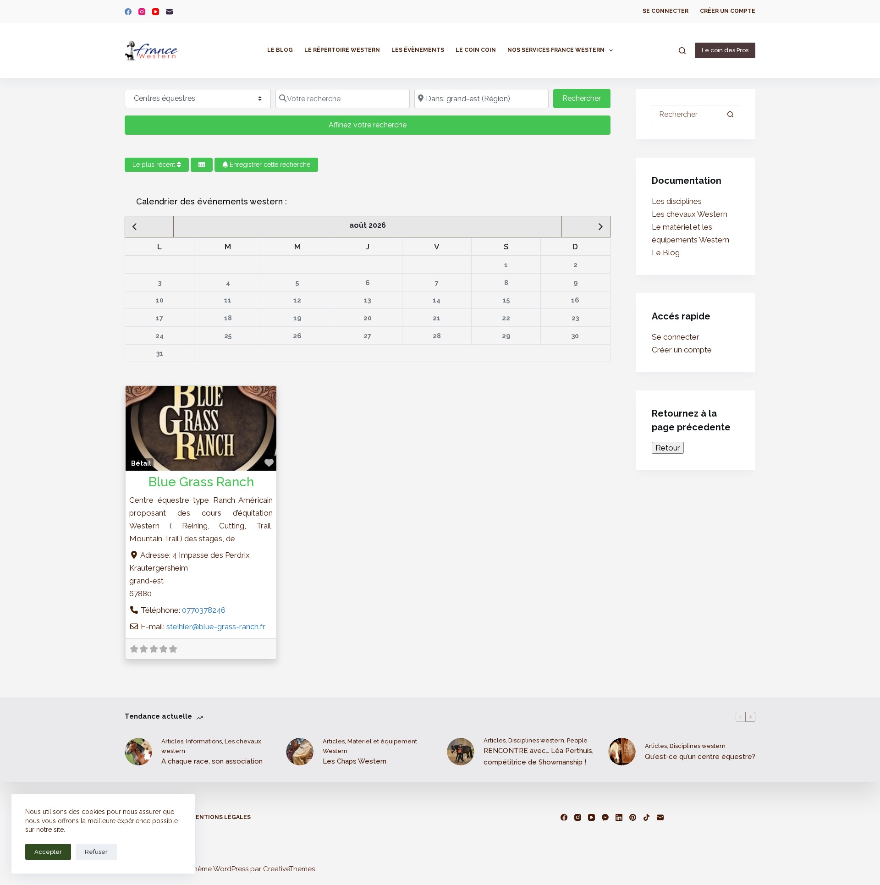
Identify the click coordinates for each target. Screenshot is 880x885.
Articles (172, 741)
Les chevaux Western (689, 214)
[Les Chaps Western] (300, 751)
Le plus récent (154, 164)
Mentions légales (221, 817)
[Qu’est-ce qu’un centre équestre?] (622, 751)
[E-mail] (169, 11)
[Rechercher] (682, 50)
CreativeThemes (289, 869)
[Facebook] (128, 11)
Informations (204, 741)
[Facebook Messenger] (605, 817)
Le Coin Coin (476, 50)
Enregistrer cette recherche (269, 164)
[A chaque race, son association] (138, 751)
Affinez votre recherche (368, 125)
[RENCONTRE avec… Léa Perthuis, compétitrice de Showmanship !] (460, 751)
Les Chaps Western (354, 761)
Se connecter (665, 11)
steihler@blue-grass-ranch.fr (215, 626)
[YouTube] (155, 11)
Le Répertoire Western (342, 50)
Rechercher (586, 98)
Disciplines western (536, 740)
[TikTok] (646, 817)
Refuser (96, 851)
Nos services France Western (556, 50)
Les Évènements (417, 50)
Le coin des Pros (725, 50)
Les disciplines (677, 201)
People (577, 740)
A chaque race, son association (212, 761)
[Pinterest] (632, 817)
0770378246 (204, 610)
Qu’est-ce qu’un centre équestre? (700, 757)
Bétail (141, 463)
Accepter (48, 851)
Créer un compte (727, 11)
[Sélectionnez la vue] (202, 165)
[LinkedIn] (619, 817)
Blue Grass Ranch (201, 481)
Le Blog (280, 50)
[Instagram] (141, 11)
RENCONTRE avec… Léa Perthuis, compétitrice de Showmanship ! (539, 756)
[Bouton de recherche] (730, 114)
